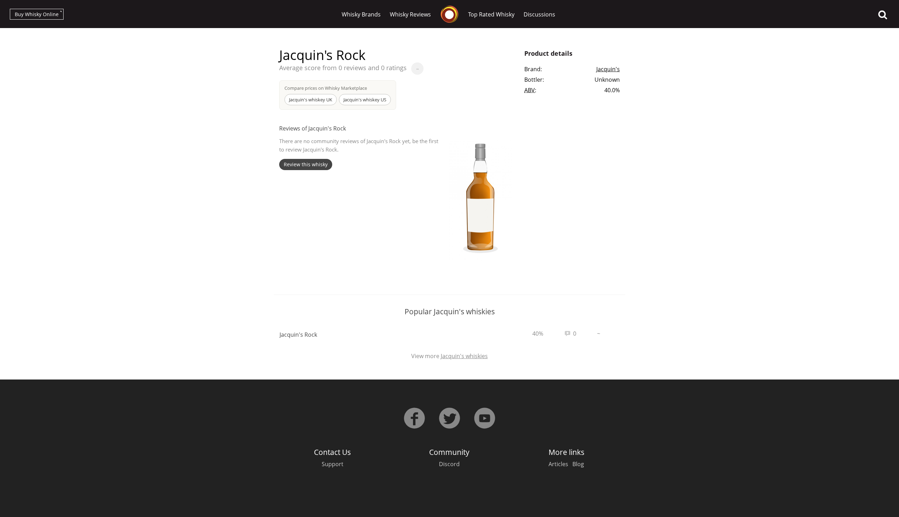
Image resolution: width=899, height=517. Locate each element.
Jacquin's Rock (298, 334)
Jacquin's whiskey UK (310, 99)
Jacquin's (608, 69)
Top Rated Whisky (491, 14)
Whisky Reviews (410, 14)
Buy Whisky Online (37, 14)
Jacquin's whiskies (464, 356)
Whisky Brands (361, 14)
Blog (578, 464)
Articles (558, 464)
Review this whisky (306, 164)
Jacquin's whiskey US (364, 99)
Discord (449, 464)
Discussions (539, 14)
